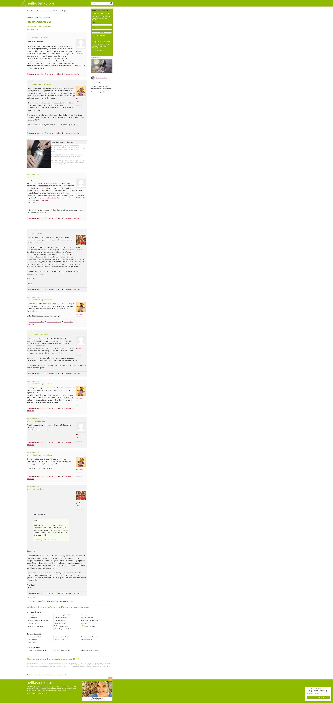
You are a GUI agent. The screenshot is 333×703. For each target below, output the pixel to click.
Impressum (42, 675)
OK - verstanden (318, 697)
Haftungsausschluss (62, 675)
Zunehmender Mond (101, 78)
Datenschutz (51, 675)
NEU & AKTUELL (85, 623)
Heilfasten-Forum (63, 626)
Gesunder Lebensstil (48, 11)
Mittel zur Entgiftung (60, 618)
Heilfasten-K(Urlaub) (90, 626)
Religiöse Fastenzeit (87, 618)
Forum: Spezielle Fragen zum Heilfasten (39, 26)
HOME (30, 675)
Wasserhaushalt (59, 639)
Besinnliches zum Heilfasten (89, 620)
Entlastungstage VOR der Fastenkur (38, 620)
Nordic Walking (32, 642)
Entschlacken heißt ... (60, 620)
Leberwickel (44, 186)
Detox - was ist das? (60, 623)
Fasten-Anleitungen (33, 623)
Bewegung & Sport (33, 639)
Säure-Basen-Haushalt (34, 637)
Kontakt (36, 675)
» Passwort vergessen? (98, 35)
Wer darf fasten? (32, 618)
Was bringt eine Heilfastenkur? (37, 615)
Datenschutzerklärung (314, 693)
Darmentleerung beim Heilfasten (64, 615)
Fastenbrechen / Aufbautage (36, 626)
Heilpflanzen (58, 11)
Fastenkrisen (31, 629)
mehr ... (103, 92)
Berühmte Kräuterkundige (62, 650)
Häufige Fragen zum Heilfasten (63, 629)
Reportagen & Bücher (87, 615)
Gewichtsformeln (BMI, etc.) (62, 637)
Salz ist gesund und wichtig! (89, 637)
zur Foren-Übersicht (41, 601)
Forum (67, 11)
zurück (30, 601)
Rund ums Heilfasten (35, 11)
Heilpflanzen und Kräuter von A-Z (37, 650)
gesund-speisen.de (86, 639)
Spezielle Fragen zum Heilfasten (62, 601)
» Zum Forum (95, 38)
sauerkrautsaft (32, 341)
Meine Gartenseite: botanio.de (90, 650)
